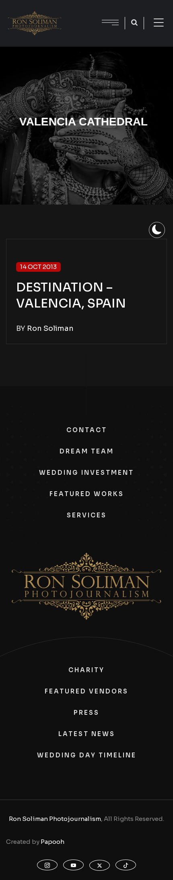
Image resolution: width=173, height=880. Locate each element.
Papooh (52, 841)
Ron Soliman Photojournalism (55, 819)
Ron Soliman (50, 328)
